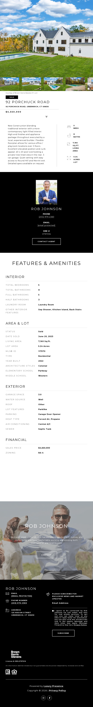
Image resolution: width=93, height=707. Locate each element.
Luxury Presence (53, 686)
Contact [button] (46, 555)
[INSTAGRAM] (43, 698)
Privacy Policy (80, 625)
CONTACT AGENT (46, 241)
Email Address (60, 603)
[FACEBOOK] (49, 698)
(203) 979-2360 (46, 217)
